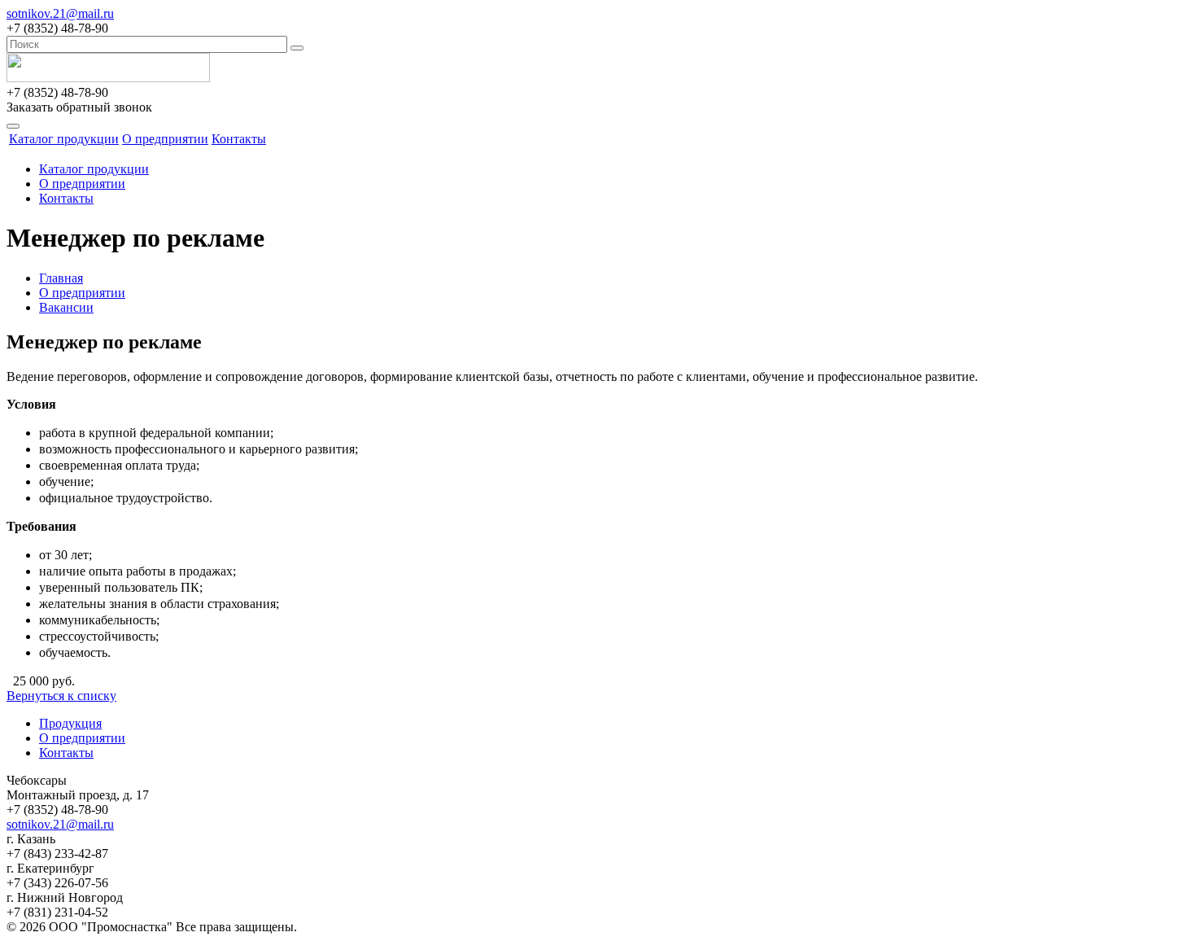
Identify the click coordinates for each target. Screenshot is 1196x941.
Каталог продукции (64, 139)
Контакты (239, 139)
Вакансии (66, 307)
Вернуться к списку (61, 695)
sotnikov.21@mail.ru (60, 13)
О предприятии (165, 139)
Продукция (70, 723)
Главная (61, 278)
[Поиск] (296, 48)
